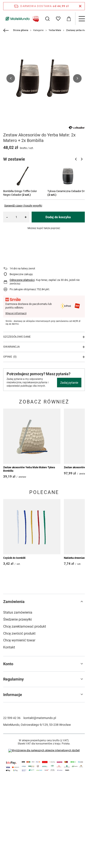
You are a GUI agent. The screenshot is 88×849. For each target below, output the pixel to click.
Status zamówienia (17, 612)
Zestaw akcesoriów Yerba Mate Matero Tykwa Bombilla (29, 469)
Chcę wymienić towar (19, 640)
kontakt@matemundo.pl (39, 718)
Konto (8, 664)
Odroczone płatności (22, 280)
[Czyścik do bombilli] (31, 526)
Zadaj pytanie (69, 382)
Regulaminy (13, 679)
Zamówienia (14, 601)
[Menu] (81, 18)
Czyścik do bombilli (14, 557)
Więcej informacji (15, 313)
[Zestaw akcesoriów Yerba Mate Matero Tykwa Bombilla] (31, 436)
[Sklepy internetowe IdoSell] (44, 750)
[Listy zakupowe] (58, 18)
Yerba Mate (55, 30)
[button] (10, 78)
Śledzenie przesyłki (17, 619)
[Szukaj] (47, 18)
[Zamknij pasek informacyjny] (80, 6)
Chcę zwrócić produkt (19, 633)
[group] (44, 78)
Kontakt (9, 647)
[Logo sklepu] (21, 19)
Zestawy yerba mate (77, 30)
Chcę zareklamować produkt (24, 626)
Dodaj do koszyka (58, 217)
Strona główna (20, 30)
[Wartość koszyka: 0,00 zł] (68, 18)
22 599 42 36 (12, 718)
